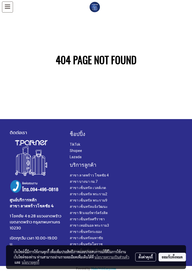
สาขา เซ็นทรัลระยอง (86, 232)
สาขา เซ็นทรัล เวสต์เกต (88, 188)
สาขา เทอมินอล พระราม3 (89, 225)
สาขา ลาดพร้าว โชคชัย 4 (89, 175)
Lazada (76, 157)
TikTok (75, 144)
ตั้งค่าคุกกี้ (145, 257)
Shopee (76, 151)
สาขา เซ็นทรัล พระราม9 (88, 200)
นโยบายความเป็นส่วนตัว (111, 257)
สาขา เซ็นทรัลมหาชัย (86, 238)
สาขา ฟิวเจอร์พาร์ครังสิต (89, 213)
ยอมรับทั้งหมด (172, 257)
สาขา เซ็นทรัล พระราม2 (88, 194)
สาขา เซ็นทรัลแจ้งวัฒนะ (89, 207)
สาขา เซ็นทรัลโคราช (86, 244)
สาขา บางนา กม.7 (84, 181)
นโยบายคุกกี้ (30, 262)
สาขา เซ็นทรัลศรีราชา (87, 219)
